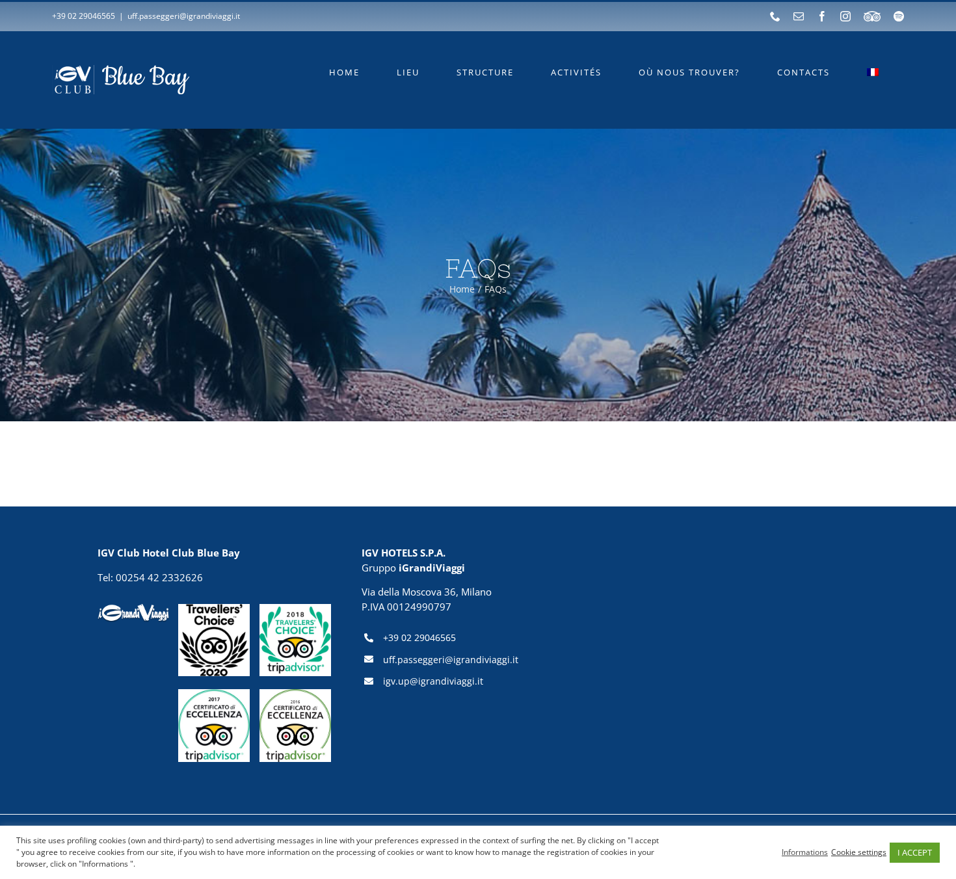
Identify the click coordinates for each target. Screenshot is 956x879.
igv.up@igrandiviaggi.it (433, 681)
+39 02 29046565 (83, 15)
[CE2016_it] (295, 693)
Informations (805, 852)
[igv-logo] (133, 608)
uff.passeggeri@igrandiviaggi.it (183, 15)
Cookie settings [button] (858, 852)
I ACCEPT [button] (914, 852)
